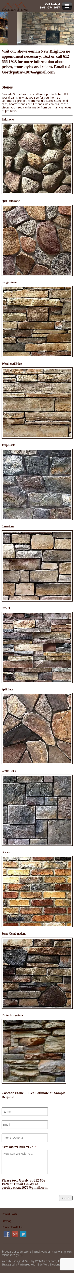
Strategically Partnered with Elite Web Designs (31, 1264)
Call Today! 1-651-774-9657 (49, 6)
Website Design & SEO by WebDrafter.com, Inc (32, 1261)
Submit (66, 1198)
